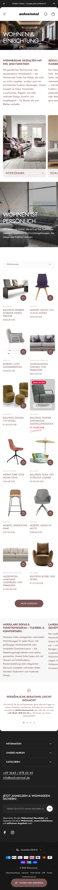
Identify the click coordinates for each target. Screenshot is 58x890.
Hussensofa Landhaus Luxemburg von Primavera (12, 581)
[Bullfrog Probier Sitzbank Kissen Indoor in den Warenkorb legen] (23, 298)
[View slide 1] (23, 722)
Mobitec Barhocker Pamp (15, 527)
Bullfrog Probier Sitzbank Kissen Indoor (13, 313)
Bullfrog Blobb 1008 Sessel (42, 578)
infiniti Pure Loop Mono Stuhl (13, 476)
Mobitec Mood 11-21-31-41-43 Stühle (42, 311)
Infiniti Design (9, 471)
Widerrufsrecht (35, 873)
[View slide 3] (31, 722)
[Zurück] (4, 3)
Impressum (25, 873)
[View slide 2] (27, 722)
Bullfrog (7, 306)
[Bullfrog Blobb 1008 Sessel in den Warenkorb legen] (50, 564)
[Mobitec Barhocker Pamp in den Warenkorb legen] (23, 513)
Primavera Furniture (39, 360)
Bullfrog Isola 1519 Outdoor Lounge (42, 476)
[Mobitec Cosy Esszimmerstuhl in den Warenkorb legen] (23, 352)
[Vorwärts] (54, 3)
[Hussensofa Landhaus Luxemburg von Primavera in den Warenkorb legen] (23, 564)
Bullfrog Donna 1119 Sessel (13, 419)
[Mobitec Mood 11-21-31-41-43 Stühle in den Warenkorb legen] (50, 298)
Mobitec (33, 306)
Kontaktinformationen (29, 877)
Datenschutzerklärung (13, 873)
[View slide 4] (34, 722)
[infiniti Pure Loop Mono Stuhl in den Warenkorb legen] (23, 462)
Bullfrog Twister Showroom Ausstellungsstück (41, 420)
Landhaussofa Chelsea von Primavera (39, 367)
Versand (49, 873)
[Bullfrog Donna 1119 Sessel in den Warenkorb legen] (23, 406)
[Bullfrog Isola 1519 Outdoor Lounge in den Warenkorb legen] (50, 462)
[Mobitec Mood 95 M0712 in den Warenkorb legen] (50, 513)
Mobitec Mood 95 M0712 (40, 527)
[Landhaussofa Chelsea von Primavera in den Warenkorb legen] (50, 352)
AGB (43, 873)
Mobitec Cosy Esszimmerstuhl (12, 365)
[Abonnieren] (50, 809)
